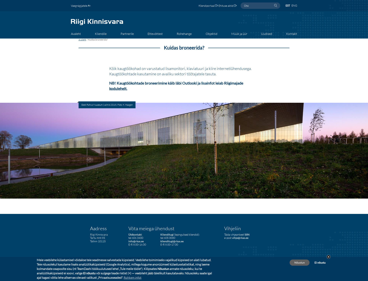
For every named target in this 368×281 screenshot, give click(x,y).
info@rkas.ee (136, 241)
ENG (294, 5)
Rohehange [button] (184, 34)
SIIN (247, 234)
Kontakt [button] (291, 34)
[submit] (275, 5)
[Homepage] (97, 24)
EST (288, 5)
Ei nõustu (320, 262)
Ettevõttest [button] (155, 34)
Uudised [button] (266, 34)
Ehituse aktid (226, 5)
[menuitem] (76, 35)
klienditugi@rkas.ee (172, 241)
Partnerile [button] (127, 34)
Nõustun (299, 262)
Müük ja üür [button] (239, 34)
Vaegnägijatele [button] (79, 5)
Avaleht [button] (76, 34)
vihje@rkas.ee (240, 237)
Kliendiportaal (207, 5)
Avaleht (82, 39)
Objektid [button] (211, 34)
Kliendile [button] (101, 34)
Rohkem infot (132, 277)
